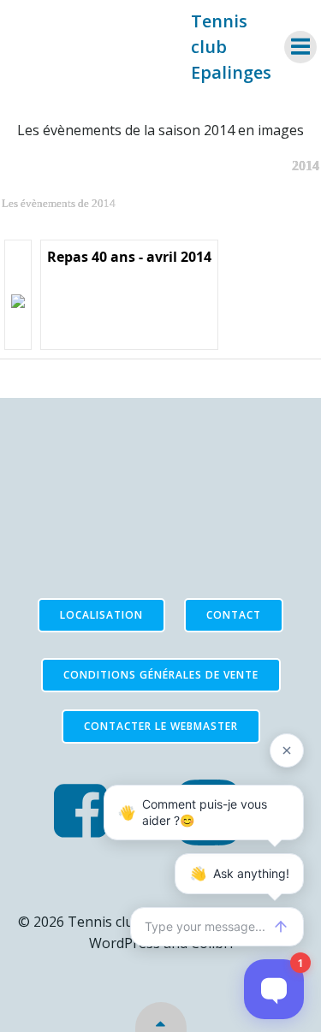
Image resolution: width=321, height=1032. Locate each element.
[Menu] (300, 47)
